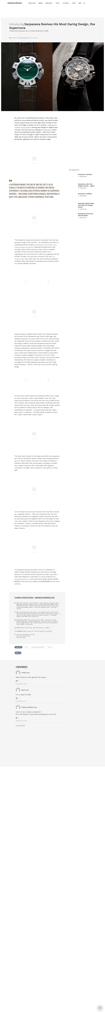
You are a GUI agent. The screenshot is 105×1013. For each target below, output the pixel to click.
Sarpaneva (47, 130)
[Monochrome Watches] (15, 3)
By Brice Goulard (23, 37)
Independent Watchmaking (38, 647)
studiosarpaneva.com (21, 579)
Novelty (49, 647)
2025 (26, 647)
